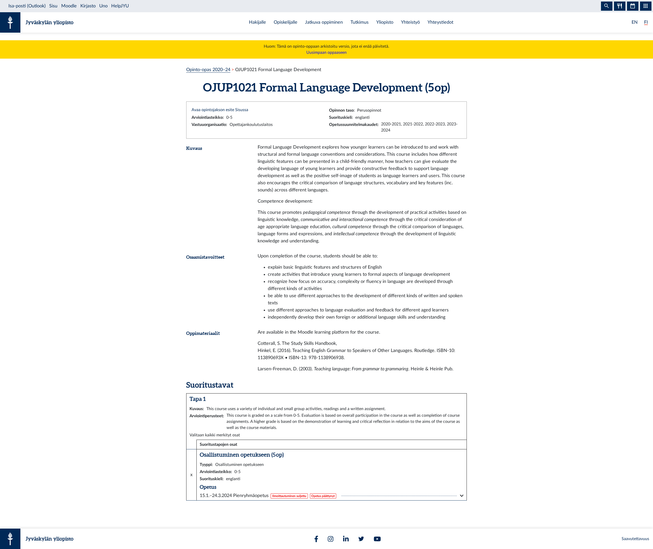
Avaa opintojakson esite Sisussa (220, 110)
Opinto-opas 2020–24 (208, 70)
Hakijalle (257, 22)
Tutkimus (359, 22)
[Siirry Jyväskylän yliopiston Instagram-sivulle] (330, 539)
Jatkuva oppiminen (324, 22)
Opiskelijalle (285, 22)
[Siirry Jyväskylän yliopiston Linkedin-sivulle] (346, 539)
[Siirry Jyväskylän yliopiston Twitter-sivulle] (361, 539)
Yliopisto (384, 22)
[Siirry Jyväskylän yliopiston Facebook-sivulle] (316, 539)
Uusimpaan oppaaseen (326, 52)
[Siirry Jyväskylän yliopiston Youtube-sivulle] (377, 539)
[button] (331, 496)
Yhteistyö (410, 22)
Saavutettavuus (635, 539)
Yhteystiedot (440, 22)
